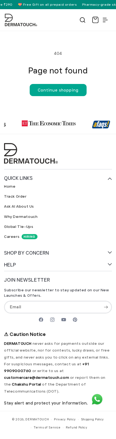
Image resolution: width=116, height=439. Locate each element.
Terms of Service (47, 427)
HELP (10, 265)
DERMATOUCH (37, 419)
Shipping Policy (92, 419)
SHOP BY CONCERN (26, 253)
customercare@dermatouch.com (37, 377)
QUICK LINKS (18, 178)
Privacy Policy (65, 419)
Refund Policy (76, 427)
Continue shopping (58, 90)
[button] (82, 20)
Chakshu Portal (27, 384)
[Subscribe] (106, 307)
